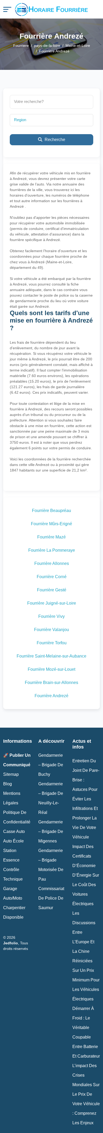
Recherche (54, 139)
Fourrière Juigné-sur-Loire (51, 603)
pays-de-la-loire (47, 45)
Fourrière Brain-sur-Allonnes (51, 682)
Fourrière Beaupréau (51, 510)
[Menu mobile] (7, 9)
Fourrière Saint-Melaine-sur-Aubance (51, 656)
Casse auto (14, 831)
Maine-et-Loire (77, 45)
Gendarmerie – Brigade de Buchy (50, 765)
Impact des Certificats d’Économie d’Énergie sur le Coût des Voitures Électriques (85, 875)
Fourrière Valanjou (51, 629)
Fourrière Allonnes (51, 563)
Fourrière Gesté (51, 590)
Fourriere (21, 45)
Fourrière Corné (52, 576)
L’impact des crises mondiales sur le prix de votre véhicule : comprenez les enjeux (86, 1094)
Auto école (13, 841)
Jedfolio (10, 943)
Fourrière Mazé (51, 537)
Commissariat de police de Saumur (51, 898)
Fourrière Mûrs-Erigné (51, 524)
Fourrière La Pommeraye (51, 550)
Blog (7, 784)
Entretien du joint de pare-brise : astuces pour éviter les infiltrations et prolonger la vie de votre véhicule (85, 799)
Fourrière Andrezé (51, 696)
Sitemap (11, 774)
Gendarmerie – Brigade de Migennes (50, 831)
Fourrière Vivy (51, 616)
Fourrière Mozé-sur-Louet (51, 669)
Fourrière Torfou (52, 643)
